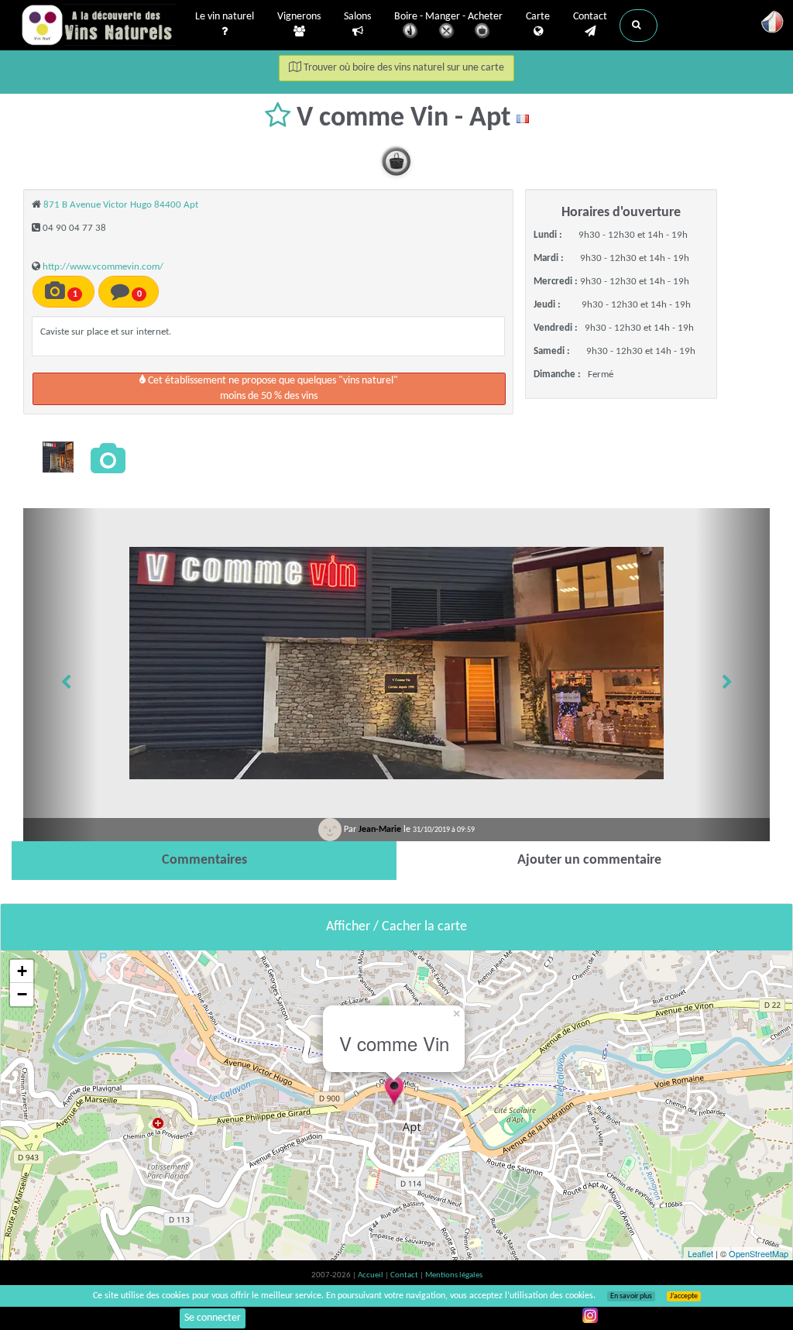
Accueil (371, 1275)
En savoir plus (631, 1296)
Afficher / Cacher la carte (396, 926)
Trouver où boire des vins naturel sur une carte (402, 68)
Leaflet (700, 1253)
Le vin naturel (224, 16)
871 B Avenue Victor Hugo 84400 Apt (120, 205)
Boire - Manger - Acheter (448, 16)
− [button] (22, 994)
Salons (357, 16)
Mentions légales (453, 1275)
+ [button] (22, 971)
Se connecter (212, 1318)
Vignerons (299, 16)
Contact (590, 16)
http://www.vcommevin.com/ (103, 267)
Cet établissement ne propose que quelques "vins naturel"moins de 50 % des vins (272, 388)
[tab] (204, 860)
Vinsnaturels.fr (98, 25)
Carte (538, 16)
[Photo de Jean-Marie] (58, 457)
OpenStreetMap (758, 1253)
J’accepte (684, 1296)
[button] (638, 25)
